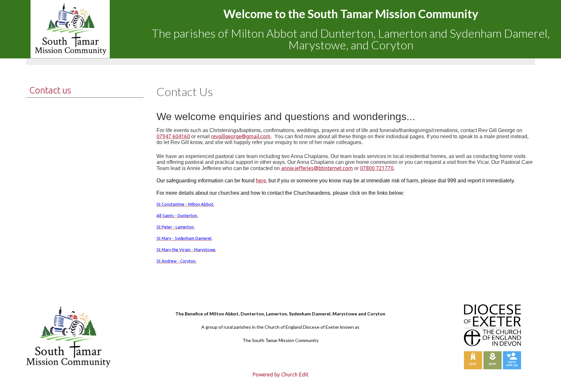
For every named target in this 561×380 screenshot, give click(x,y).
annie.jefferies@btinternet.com (317, 168)
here (261, 180)
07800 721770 (376, 168)
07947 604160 (173, 136)
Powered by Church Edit (280, 374)
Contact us (50, 90)
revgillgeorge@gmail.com (240, 136)
